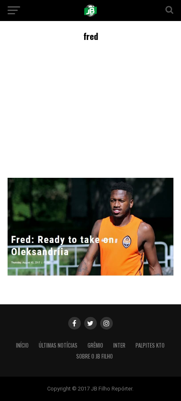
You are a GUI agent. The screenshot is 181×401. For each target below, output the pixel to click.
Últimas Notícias (58, 345)
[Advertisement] (90, 108)
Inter (119, 345)
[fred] (90, 273)
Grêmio (95, 345)
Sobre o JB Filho (94, 356)
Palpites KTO (150, 345)
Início (22, 345)
